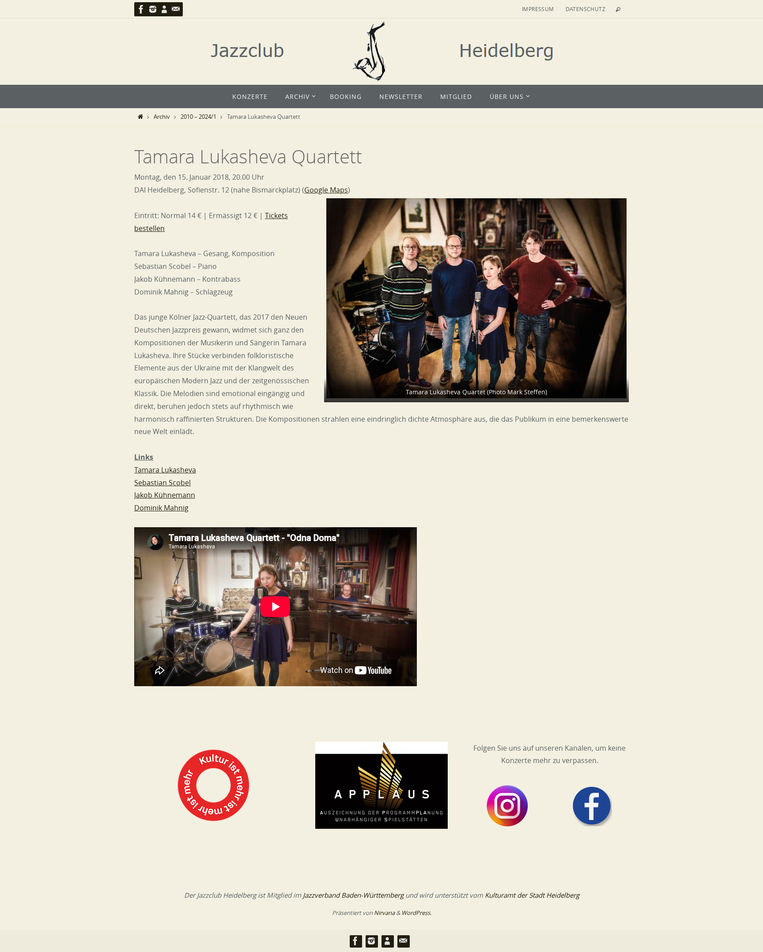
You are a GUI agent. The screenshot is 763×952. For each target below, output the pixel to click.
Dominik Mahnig (161, 508)
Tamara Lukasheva (165, 470)
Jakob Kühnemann (164, 495)
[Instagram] (153, 9)
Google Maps (326, 190)
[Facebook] (141, 9)
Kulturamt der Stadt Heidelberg (532, 895)
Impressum (538, 8)
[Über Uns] (164, 9)
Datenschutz (585, 8)
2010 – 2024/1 (198, 117)
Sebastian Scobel (162, 482)
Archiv (162, 117)
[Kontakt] (176, 9)
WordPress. (416, 913)
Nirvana (384, 913)
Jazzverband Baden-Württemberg (353, 895)
